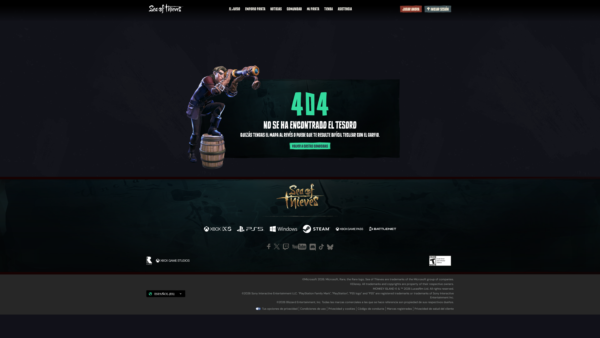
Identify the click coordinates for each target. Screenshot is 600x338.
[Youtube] (299, 246)
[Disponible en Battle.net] (382, 229)
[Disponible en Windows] (284, 229)
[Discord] (312, 247)
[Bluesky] (330, 247)
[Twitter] (276, 246)
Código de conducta (371, 309)
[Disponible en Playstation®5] (251, 229)
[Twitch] (286, 246)
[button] (165, 293)
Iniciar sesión (440, 9)
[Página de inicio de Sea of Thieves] (166, 9)
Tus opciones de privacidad (280, 309)
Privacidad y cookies (341, 309)
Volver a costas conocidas (310, 146)
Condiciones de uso (313, 309)
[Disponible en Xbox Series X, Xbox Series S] (218, 229)
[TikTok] (321, 246)
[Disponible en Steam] (316, 229)
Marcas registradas (399, 309)
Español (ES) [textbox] (164, 294)
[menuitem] (234, 9)
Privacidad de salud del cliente (434, 309)
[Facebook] (269, 246)
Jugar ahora (410, 9)
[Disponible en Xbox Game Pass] (349, 229)
